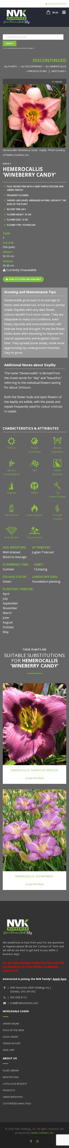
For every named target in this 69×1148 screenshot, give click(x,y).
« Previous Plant (36, 71)
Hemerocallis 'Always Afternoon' (34, 770)
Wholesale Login (16, 1011)
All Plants (10, 66)
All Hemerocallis (55, 66)
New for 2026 (11, 1077)
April (6, 594)
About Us (10, 1058)
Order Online (11, 1023)
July (5, 599)
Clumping (40, 569)
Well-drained (11, 552)
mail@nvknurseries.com (24, 1003)
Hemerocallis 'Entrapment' (34, 876)
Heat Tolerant (34, 515)
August (8, 622)
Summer (8, 569)
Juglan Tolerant (43, 552)
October (8, 627)
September (10, 603)
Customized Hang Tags (17, 1103)
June (6, 618)
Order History (12, 1043)
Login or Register (56, 4)
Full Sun (11, 447)
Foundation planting (46, 581)
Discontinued (49, 60)
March (7, 613)
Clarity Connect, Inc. (42, 1132)
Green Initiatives (13, 1097)
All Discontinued (31, 66)
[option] (34, 120)
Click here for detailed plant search (18, 48)
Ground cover (34, 537)
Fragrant (11, 492)
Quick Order (10, 1036)
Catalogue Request (15, 1083)
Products (9, 1090)
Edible (34, 492)
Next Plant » (59, 71)
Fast (34, 470)
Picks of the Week (13, 1030)
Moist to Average (14, 557)
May (6, 632)
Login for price (34, 778)
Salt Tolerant (11, 515)
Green (7, 581)
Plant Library (11, 1070)
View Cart (9, 1050)
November (10, 608)
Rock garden (11, 537)
